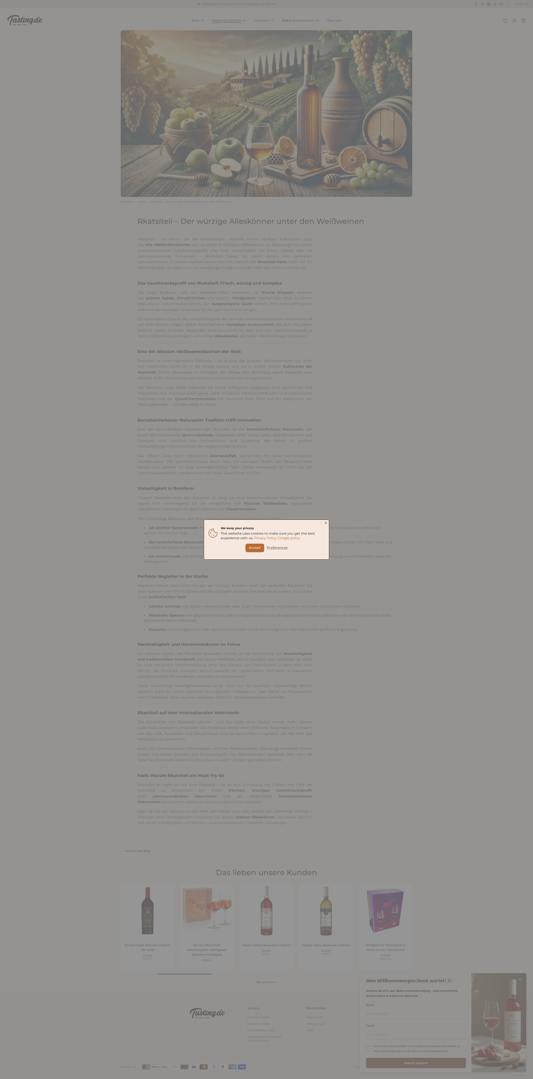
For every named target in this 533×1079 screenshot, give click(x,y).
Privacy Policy (265, 538)
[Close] (326, 523)
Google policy (289, 538)
